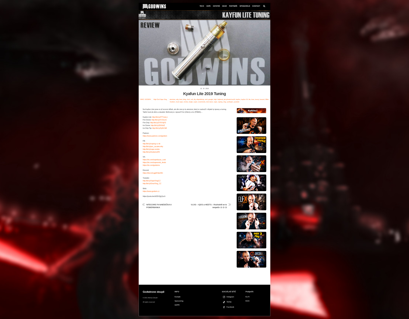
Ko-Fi (248, 297)
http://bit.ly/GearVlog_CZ (152, 183)
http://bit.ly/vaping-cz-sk (151, 144)
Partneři (233, 6)
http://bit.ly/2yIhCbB (159, 128)
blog (184, 99)
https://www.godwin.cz (151, 191)
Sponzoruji (245, 6)
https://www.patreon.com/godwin (155, 136)
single (191, 102)
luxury (257, 99)
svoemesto (201, 102)
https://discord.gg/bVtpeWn (153, 173)
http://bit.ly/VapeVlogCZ (152, 181)
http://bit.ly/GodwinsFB (151, 152)
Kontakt (256, 6)
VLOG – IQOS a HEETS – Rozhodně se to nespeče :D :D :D (209, 205)
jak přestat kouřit (229, 99)
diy (195, 99)
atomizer (172, 99)
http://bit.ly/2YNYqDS (158, 123)
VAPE (208, 6)
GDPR (177, 305)
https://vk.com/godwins (151, 165)
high (215, 99)
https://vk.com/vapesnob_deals (154, 162)
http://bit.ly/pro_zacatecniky (153, 146)
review (186, 102)
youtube (236, 102)
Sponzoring (179, 301)
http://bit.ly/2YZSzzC (159, 120)
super (195, 102)
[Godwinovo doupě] (154, 7)
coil (192, 99)
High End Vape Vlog (160, 99)
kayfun (238, 99)
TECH (202, 6)
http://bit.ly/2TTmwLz (160, 117)
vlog (224, 102)
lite (250, 99)
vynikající (230, 102)
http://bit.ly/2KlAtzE (158, 125)
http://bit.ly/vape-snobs (151, 149)
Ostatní (216, 6)
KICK (248, 301)
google (210, 99)
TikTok (228, 302)
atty (177, 99)
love (252, 99)
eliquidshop (200, 99)
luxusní (262, 99)
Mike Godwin (145, 99)
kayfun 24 (244, 99)
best (180, 99)
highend (220, 99)
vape (215, 102)
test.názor (209, 102)
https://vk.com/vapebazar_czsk (154, 160)
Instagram (230, 297)
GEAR (224, 6)
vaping (220, 102)
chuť (188, 99)
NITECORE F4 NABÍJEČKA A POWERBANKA (158, 205)
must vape (179, 102)
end (206, 99)
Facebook (230, 307)
